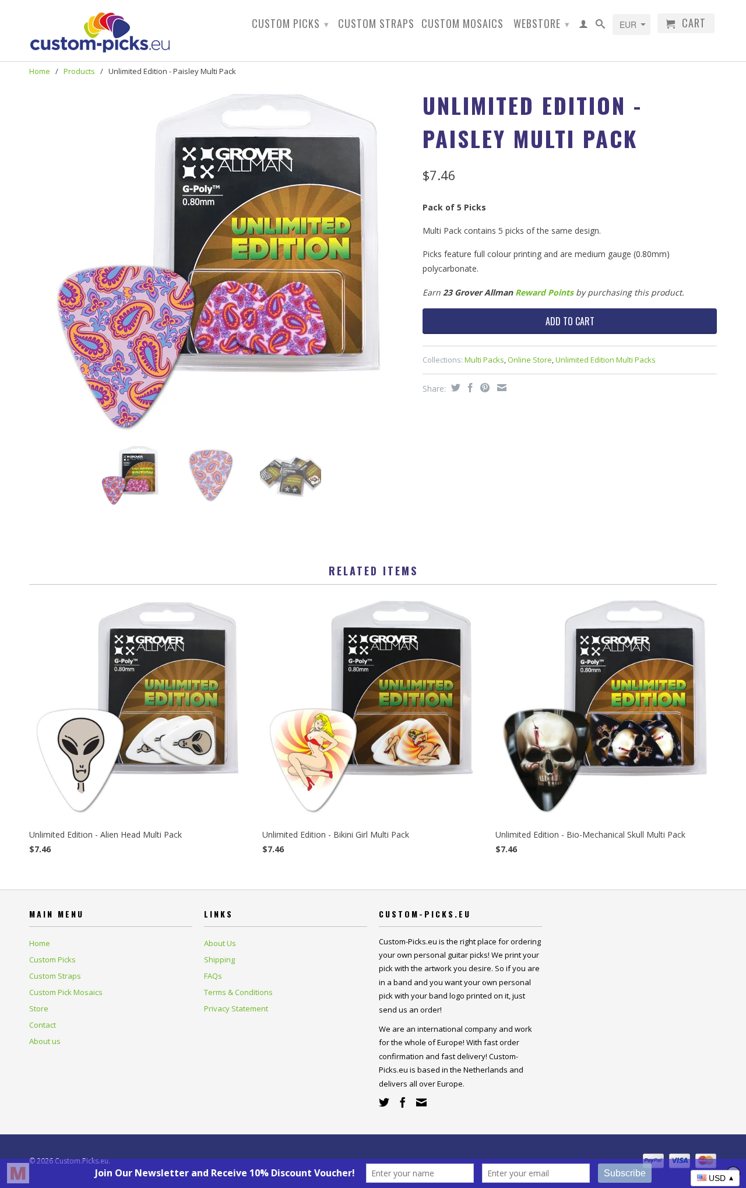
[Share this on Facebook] (469, 387)
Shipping (219, 959)
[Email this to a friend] (500, 387)
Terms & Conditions (238, 992)
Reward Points (544, 292)
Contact (42, 1025)
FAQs (213, 976)
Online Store (530, 359)
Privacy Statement (236, 1008)
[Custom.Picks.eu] (110, 30)
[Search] (601, 26)
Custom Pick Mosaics (66, 992)
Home (39, 943)
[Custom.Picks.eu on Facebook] (402, 1102)
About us (45, 1041)
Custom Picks (290, 23)
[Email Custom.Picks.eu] (421, 1102)
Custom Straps (376, 24)
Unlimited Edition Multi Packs (605, 359)
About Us (220, 943)
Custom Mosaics (462, 24)
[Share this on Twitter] (454, 387)
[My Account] (584, 26)
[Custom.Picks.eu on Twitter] (384, 1102)
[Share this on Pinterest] (483, 387)
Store (38, 1008)
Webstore (541, 23)
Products (79, 71)
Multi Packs (484, 359)
